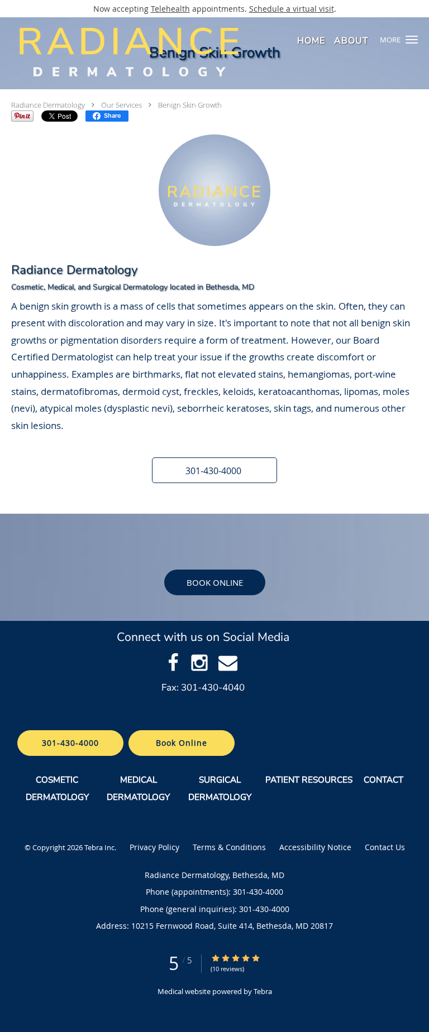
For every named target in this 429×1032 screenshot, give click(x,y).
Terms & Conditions (229, 847)
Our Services (121, 105)
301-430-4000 (70, 742)
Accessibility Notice (315, 847)
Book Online (215, 582)
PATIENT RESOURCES (308, 779)
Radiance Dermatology (48, 105)
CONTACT (385, 779)
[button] (412, 40)
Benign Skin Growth (190, 105)
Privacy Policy (154, 847)
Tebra (263, 991)
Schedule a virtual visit (291, 8)
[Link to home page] (178, 51)
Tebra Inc (99, 847)
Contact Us (385, 847)
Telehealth (170, 8)
